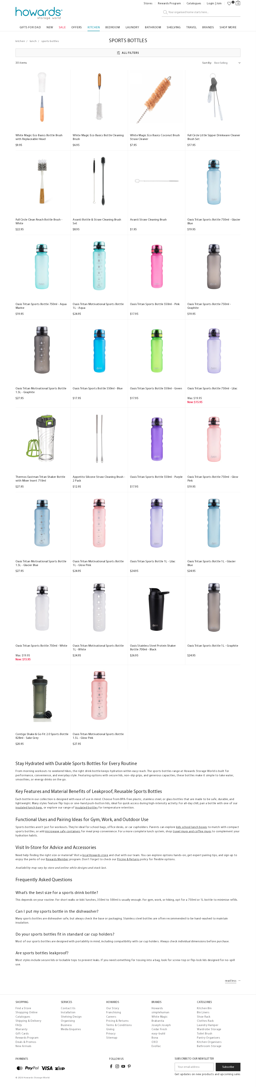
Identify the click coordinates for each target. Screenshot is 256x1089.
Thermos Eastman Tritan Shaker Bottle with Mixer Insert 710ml (40, 478)
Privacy (110, 1033)
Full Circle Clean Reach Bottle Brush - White (39, 221)
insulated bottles (86, 807)
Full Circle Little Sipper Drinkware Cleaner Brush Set (213, 137)
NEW (49, 27)
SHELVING (174, 27)
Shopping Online (26, 1012)
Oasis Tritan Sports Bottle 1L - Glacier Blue (211, 563)
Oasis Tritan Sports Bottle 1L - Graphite (212, 645)
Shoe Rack (203, 1016)
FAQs (19, 1025)
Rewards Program (169, 3)
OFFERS (76, 27)
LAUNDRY (132, 27)
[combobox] (201, 12)
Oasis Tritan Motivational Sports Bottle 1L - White (98, 647)
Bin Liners (203, 1012)
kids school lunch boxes (191, 827)
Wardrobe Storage (209, 1029)
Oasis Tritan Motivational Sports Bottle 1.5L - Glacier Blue (41, 563)
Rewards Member (57, 859)
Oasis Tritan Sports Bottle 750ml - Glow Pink (212, 478)
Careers (111, 1016)
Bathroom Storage (209, 1046)
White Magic (160, 1016)
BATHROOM (153, 27)
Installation (68, 1012)
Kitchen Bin (204, 1008)
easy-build (158, 1033)
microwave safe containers (62, 831)
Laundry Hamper (208, 1025)
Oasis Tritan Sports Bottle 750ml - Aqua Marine (41, 306)
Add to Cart (42, 119)
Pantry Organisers (208, 1037)
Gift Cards (22, 1033)
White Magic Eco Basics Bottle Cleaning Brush (98, 137)
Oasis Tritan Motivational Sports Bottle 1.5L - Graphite (41, 390)
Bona (155, 1037)
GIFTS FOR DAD (30, 27)
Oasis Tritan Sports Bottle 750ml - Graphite (209, 306)
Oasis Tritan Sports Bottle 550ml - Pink (155, 304)
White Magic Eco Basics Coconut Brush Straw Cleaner (155, 137)
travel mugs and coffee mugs (192, 831)
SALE (62, 27)
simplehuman (160, 1012)
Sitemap (111, 1037)
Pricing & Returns (128, 859)
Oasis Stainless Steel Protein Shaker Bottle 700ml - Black (153, 647)
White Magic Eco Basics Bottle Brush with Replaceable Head (39, 137)
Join (219, 3)
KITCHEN (94, 27)
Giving (110, 1029)
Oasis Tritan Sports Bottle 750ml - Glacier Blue (213, 221)
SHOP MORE (228, 27)
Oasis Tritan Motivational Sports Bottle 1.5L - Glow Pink (98, 736)
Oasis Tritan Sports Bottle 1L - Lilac (152, 561)
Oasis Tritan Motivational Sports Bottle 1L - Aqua (98, 306)
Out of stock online (42, 288)
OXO (155, 1042)
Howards (157, 1008)
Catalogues (194, 3)
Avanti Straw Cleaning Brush (148, 219)
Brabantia (158, 1020)
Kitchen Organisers (209, 1042)
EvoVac (156, 1046)
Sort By (207, 62)
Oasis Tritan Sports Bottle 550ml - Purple (156, 477)
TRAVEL (191, 27)
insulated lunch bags (29, 807)
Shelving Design (71, 1016)
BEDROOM (112, 27)
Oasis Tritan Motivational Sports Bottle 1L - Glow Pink (98, 563)
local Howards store (95, 855)
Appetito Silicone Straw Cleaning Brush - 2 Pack (99, 478)
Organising (68, 1020)
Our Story (112, 1008)
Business (66, 1025)
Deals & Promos (26, 1042)
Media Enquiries (71, 1029)
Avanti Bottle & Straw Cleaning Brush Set (97, 221)
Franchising (113, 1012)
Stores (148, 3)
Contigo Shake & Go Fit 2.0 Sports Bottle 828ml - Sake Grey (42, 736)
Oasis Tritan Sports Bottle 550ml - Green (156, 388)
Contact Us (68, 1008)
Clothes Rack (205, 1020)
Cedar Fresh (159, 1029)
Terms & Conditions (119, 1025)
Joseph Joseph (161, 1025)
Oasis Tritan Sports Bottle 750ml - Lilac (212, 388)
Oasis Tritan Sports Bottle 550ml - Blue (98, 388)
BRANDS (208, 27)
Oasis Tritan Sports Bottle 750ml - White (41, 645)
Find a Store (23, 1008)
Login (210, 3)
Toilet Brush (204, 1033)
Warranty (22, 1029)
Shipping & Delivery (28, 1020)
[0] (229, 3)
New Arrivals (23, 1046)
